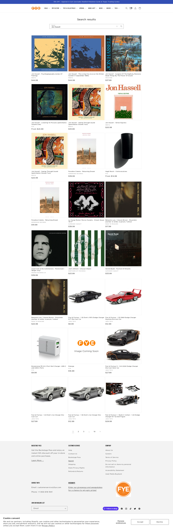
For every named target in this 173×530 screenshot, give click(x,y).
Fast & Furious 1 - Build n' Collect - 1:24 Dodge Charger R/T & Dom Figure (122, 416)
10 (95, 431)
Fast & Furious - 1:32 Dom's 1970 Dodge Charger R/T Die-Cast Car (86, 318)
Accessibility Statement (114, 470)
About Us (109, 450)
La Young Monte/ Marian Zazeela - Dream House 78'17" (86, 221)
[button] (47, 8)
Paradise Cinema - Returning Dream (81, 171)
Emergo (71, 366)
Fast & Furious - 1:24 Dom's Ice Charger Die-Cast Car (47, 416)
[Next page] (100, 431)
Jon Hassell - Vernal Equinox (115, 122)
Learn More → (37, 460)
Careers (108, 454)
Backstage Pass (74, 457)
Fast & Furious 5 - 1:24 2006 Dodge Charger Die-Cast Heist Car (121, 367)
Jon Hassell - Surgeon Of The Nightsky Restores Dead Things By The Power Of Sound (123, 74)
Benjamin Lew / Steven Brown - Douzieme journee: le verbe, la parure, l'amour (121, 221)
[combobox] (87, 26)
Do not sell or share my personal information (118, 466)
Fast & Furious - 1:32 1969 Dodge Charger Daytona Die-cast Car (120, 318)
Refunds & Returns (75, 471)
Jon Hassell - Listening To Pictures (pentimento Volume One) (48, 123)
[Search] (121, 26)
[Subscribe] (65, 508)
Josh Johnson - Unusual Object (79, 269)
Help (70, 450)
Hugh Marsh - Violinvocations (116, 171)
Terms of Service (112, 457)
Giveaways (71, 483)
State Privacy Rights (76, 468)
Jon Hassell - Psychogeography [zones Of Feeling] (46, 74)
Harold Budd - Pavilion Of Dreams (118, 269)
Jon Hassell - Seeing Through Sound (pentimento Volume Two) (81, 123)
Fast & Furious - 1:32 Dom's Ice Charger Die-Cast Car (84, 416)
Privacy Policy (48, 526)
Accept (140, 522)
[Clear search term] (117, 26)
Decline (159, 522)
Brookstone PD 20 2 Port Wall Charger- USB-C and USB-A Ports (48, 367)
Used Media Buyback (113, 474)
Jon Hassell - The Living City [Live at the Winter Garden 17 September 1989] (86, 74)
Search (71, 461)
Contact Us (72, 454)
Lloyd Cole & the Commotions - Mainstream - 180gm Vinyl (48, 269)
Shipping (71, 464)
